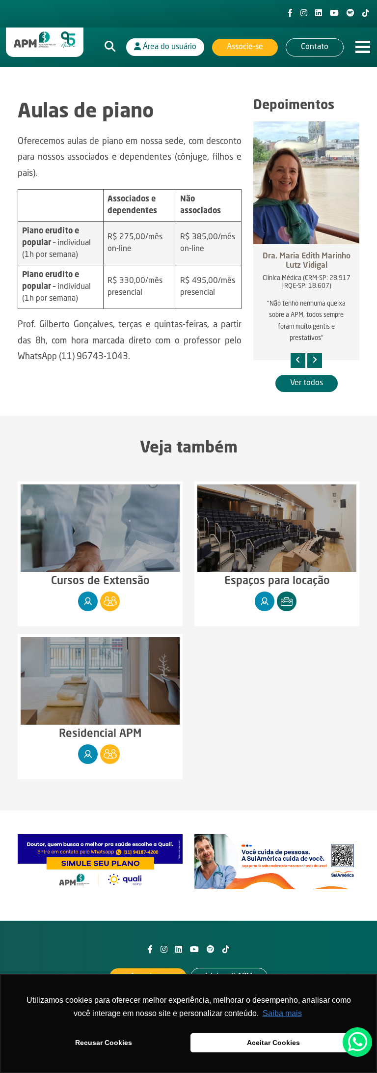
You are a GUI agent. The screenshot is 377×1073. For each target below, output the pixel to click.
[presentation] (298, 360)
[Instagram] (303, 14)
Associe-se (245, 47)
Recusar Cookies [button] (103, 1042)
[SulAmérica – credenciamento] (276, 862)
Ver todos (306, 383)
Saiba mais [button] (282, 1013)
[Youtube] (334, 14)
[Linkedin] (318, 14)
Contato (314, 47)
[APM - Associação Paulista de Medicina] (45, 40)
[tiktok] (365, 14)
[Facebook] (290, 14)
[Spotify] (350, 14)
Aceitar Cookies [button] (273, 1042)
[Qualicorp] (100, 862)
